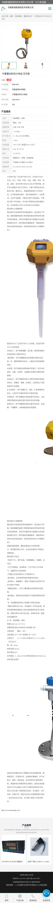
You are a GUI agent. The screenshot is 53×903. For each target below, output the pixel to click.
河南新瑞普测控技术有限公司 (22, 882)
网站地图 (43, 885)
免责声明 (27, 885)
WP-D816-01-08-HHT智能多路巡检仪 (15, 862)
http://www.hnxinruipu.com (10, 810)
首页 (11, 16)
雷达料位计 (28, 16)
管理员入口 (35, 885)
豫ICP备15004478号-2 (33, 878)
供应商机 (18, 16)
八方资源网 (19, 885)
